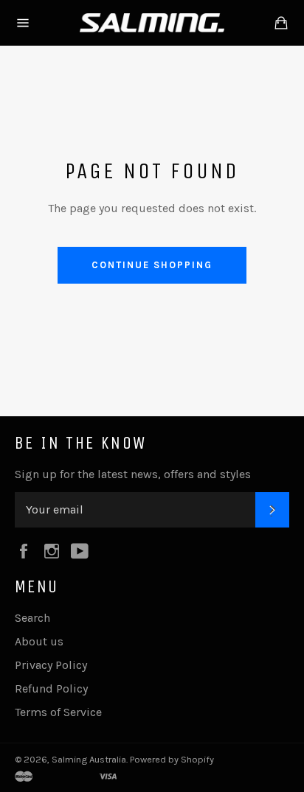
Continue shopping (151, 264)
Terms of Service (58, 712)
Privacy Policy (51, 665)
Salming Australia (89, 759)
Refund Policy (51, 688)
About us (39, 641)
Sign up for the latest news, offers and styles (133, 474)
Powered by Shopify (172, 759)
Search (32, 618)
